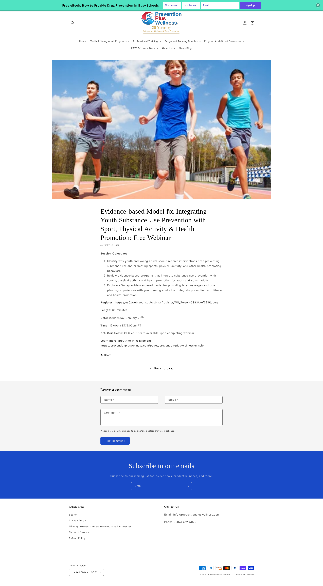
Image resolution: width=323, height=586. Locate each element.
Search (73, 514)
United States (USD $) (85, 572)
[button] (72, 23)
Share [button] (107, 355)
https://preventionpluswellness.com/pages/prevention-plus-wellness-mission (152, 345)
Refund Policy (77, 538)
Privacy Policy (77, 520)
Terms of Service (79, 532)
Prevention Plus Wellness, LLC (221, 574)
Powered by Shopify (245, 574)
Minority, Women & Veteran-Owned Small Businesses (100, 526)
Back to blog (163, 368)
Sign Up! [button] (250, 5)
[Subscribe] (188, 486)
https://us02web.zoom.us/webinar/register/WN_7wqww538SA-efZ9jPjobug (166, 302)
